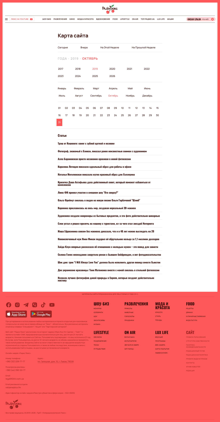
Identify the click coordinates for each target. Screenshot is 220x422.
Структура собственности (197, 341)
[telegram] (26, 305)
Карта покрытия (162, 349)
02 (66, 108)
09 (115, 108)
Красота (158, 312)
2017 (60, 68)
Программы (160, 341)
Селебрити (98, 312)
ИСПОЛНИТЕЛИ (130, 341)
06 (94, 108)
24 (115, 115)
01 (59, 108)
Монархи (97, 309)
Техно (96, 345)
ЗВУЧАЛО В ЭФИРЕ (132, 345)
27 (136, 115)
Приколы (128, 309)
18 (73, 115)
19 (80, 115)
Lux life (161, 19)
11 (129, 108)
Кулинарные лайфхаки (195, 316)
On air (135, 19)
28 (143, 115)
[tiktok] (43, 305)
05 (87, 108)
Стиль (158, 316)
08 (108, 108)
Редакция (190, 371)
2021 (129, 68)
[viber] (35, 305)
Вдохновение (103, 19)
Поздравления (100, 341)
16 (59, 115)
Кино (72, 19)
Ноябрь (130, 95)
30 (157, 115)
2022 (147, 68)
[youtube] (52, 305)
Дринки (189, 312)
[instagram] (17, 305)
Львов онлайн (161, 353)
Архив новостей (193, 367)
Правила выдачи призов (196, 359)
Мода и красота (85, 19)
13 (143, 108)
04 (80, 108)
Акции (170, 19)
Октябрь (90, 58)
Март (96, 88)
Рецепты (190, 309)
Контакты (190, 363)
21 (94, 115)
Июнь (147, 88)
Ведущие (159, 337)
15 (157, 108)
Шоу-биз (46, 19)
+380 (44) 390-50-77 (15, 370)
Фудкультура (191, 320)
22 (101, 115)
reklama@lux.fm (13, 387)
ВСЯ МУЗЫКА (130, 337)
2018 (78, 68)
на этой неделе (109, 47)
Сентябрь (96, 95)
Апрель (113, 88)
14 (150, 108)
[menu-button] (6, 19)
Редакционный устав (195, 351)
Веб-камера (160, 345)
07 (101, 108)
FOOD (115, 19)
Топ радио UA (148, 19)
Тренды (158, 320)
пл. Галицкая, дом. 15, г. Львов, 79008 (56, 361)
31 (59, 122)
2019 (75, 58)
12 (136, 108)
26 (129, 115)
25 (122, 115)
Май (130, 88)
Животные (129, 312)
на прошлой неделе (143, 47)
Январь (62, 88)
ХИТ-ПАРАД (129, 349)
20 (87, 115)
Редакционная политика (197, 355)
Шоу (95, 316)
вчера (84, 47)
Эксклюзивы (99, 320)
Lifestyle (124, 19)
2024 (78, 76)
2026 (112, 76)
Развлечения (60, 19)
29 (150, 115)
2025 (95, 76)
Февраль (79, 88)
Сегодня (63, 47)
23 (108, 115)
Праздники (129, 320)
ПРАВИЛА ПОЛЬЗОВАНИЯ (196, 337)
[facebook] (9, 305)
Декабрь (147, 95)
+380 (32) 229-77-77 (15, 361)
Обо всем (98, 337)
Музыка (97, 324)
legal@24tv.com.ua (15, 378)
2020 (112, 68)
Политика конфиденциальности (196, 346)
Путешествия (99, 349)
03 (73, 108)
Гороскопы (129, 316)
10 (122, 108)
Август (79, 95)
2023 (61, 76)
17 (66, 115)
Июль (62, 95)
